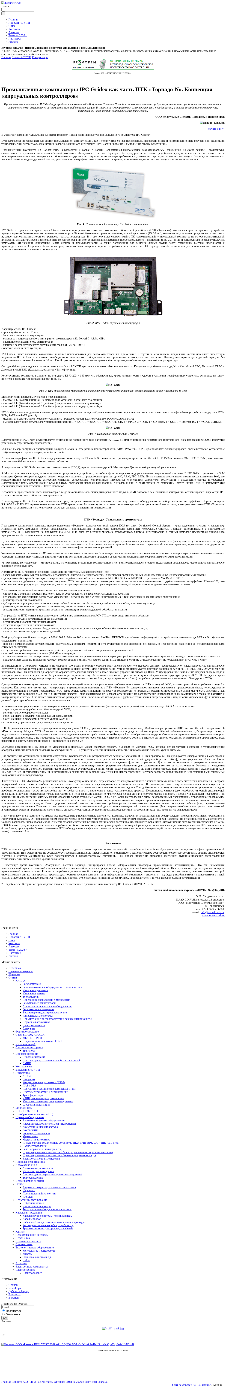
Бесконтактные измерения (38, 1009)
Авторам (13, 946)
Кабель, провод (32, 1218)
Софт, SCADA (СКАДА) (30, 1034)
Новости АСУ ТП (19, 936)
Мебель (27, 1253)
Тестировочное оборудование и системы (47, 1209)
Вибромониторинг (27, 1053)
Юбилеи (28, 1196)
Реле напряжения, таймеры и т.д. (42, 1149)
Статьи (12, 977)
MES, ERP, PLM (32, 1037)
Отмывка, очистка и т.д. (37, 1256)
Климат (20, 1231)
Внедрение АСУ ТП (28, 1069)
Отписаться (13, 1314)
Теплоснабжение (33, 1177)
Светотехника (24, 1244)
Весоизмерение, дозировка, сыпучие (45, 1012)
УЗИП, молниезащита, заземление (43, 1098)
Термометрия (30, 996)
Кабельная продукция (29, 1212)
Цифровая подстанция (36, 1104)
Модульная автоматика (36, 1139)
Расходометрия (32, 983)
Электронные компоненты (32, 1266)
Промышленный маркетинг (39, 1193)
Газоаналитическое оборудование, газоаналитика (52, 987)
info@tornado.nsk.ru (212, 912)
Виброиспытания (33, 1203)
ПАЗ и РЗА (29, 1085)
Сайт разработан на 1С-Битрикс (191, 1384)
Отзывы (13, 1284)
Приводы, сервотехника (30, 1161)
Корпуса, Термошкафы (36, 1133)
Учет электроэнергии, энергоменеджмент (48, 1101)
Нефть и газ (23, 1237)
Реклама (13, 956)
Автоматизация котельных (39, 1168)
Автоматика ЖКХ (26, 1164)
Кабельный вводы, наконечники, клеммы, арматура (54, 1222)
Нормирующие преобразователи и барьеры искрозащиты (57, 1018)
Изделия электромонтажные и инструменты (49, 1123)
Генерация (29, 1079)
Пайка (26, 1260)
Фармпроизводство (27, 1031)
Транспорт (29, 1050)
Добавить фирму (18, 1291)
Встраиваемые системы (30, 1180)
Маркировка (30, 1136)
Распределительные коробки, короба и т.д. (48, 1225)
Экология (21, 1263)
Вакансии (14, 1297)
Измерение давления (35, 990)
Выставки (14, 1294)
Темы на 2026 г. (17, 949)
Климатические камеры (37, 1206)
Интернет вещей (25, 1044)
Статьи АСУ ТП (21, 57)
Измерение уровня (34, 993)
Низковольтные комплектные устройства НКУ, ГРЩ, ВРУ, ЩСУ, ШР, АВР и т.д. (71, 1142)
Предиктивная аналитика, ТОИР (42, 1041)
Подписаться (13, 1310)
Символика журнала (20, 971)
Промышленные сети (28, 1241)
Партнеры (14, 952)
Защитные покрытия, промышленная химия (49, 1187)
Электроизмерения (34, 1025)
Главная (6, 57)
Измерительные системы (38, 1015)
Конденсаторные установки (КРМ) (44, 1082)
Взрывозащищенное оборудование (43, 1120)
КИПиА (20, 980)
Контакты (14, 943)
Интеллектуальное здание (38, 1171)
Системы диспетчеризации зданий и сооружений (52, 1174)
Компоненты (30, 1129)
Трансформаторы (33, 1095)
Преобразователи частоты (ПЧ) (34, 1114)
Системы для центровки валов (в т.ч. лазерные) (51, 1060)
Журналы (14, 974)
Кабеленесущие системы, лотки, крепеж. (47, 1215)
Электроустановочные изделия (41, 1158)
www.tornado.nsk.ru (213, 915)
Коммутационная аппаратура (40, 1126)
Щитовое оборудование (30, 1117)
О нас (11, 940)
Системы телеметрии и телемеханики (45, 1091)
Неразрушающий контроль (32, 1234)
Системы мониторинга (29, 1047)
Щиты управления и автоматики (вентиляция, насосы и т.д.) (59, 1155)
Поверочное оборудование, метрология (46, 999)
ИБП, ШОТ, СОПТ (27, 1110)
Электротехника (25, 1269)
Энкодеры (29, 1028)
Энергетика (23, 1072)
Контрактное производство (39, 1250)
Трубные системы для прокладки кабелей (48, 1228)
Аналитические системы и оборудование (47, 1006)
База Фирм (14, 1288)
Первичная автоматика (36, 1021)
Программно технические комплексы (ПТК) (49, 1088)
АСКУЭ (27, 1075)
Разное (20, 1183)
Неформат (29, 1190)
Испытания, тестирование (31, 1199)
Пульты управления (34, 1145)
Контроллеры (40, 57)
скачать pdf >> (216, 128)
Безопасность (24, 1107)
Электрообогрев (32, 1272)
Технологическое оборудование (35, 1247)
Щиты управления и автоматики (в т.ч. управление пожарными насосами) (68, 1152)
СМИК (27, 1063)
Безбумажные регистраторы (39, 1002)
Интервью (14, 968)
